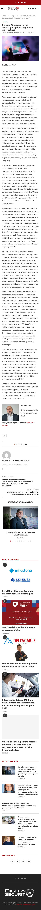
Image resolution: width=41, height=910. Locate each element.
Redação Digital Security (17, 32)
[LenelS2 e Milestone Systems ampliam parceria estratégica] (20, 576)
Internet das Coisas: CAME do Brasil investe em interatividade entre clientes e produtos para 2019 (19, 704)
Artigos (13, 16)
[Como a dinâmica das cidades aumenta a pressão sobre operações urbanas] (8, 840)
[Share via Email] (26, 444)
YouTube (5, 426)
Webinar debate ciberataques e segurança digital (18, 628)
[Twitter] (18, 2)
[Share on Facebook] (18, 444)
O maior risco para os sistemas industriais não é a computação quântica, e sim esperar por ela (27, 771)
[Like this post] (16, 444)
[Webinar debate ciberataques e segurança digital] (20, 612)
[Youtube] (22, 2)
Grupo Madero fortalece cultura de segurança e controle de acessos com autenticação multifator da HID (28, 822)
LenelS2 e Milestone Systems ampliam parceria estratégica (17, 592)
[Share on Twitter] (21, 444)
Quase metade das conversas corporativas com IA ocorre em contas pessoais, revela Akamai (19, 805)
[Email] (25, 2)
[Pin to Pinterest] (23, 444)
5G (4, 436)
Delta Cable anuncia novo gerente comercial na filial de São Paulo (20, 665)
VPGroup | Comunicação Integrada (25, 904)
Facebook (29, 423)
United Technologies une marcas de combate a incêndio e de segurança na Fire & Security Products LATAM (19, 746)
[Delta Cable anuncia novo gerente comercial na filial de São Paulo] (20, 649)
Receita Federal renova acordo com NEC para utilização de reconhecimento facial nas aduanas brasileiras (27, 789)
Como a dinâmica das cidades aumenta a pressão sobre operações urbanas (27, 840)
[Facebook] (15, 2)
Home (4, 16)
